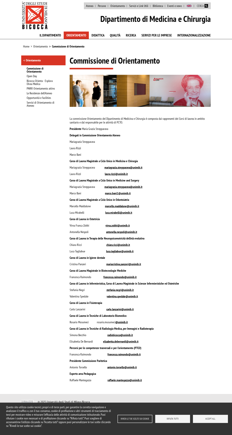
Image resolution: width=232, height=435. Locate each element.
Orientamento (117, 6)
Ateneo (89, 6)
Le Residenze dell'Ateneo (39, 93)
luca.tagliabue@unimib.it (119, 251)
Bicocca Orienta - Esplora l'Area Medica (40, 82)
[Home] (34, 15)
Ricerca (131, 35)
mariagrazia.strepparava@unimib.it (123, 167)
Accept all (210, 418)
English (189, 5)
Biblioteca (158, 6)
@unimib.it (121, 322)
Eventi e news (174, 6)
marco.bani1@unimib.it (118, 193)
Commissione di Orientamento (68, 46)
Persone (102, 6)
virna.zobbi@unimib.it (117, 225)
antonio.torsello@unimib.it (122, 367)
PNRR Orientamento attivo (41, 88)
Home (26, 46)
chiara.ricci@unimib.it (118, 245)
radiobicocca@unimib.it (120, 335)
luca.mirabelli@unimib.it (118, 213)
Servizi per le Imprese (156, 35)
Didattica (98, 35)
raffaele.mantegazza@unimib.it (125, 380)
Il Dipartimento (50, 35)
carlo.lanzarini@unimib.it (120, 309)
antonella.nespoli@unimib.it (121, 232)
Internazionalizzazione (194, 35)
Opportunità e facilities (39, 98)
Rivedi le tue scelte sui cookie (135, 418)
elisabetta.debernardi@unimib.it (120, 341)
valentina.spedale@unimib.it (122, 296)
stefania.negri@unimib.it (120, 290)
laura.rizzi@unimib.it (116, 174)
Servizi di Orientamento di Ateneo (40, 104)
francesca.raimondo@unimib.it (120, 277)
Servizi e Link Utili (138, 6)
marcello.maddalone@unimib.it (122, 206)
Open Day (32, 76)
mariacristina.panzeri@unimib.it (123, 264)
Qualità (115, 35)
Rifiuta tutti (173, 418)
